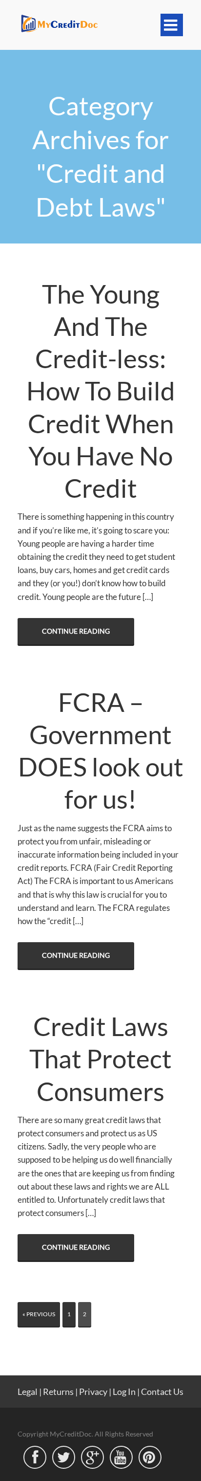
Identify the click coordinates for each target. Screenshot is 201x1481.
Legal (28, 1391)
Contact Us (162, 1391)
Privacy (93, 1391)
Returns (58, 1391)
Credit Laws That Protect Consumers (100, 1058)
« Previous (38, 1314)
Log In (124, 1391)
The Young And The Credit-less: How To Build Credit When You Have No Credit (100, 391)
